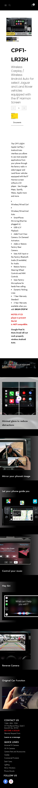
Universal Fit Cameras (11, 745)
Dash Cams (8, 761)
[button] (29, 28)
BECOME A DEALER (11, 730)
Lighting (7, 764)
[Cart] (32, 5)
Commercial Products (11, 758)
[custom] (5, 781)
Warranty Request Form (12, 733)
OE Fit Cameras (9, 748)
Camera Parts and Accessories (14, 751)
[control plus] (24, 108)
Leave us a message (12, 737)
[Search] (10, 5)
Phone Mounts (9, 771)
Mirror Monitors (9, 768)
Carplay (6, 755)
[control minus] (13, 108)
